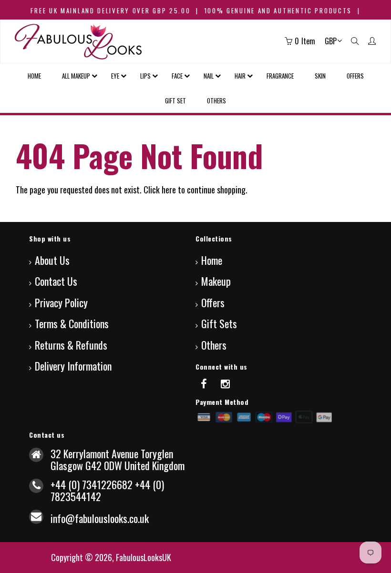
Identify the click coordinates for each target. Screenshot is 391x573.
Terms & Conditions (72, 323)
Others (213, 344)
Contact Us (56, 281)
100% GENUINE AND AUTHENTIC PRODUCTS (278, 10)
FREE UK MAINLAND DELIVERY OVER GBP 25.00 (110, 10)
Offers (213, 302)
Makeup (216, 281)
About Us (52, 260)
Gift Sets (219, 323)
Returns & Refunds (71, 344)
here (169, 189)
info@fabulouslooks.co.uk (100, 518)
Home (211, 260)
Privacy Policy (61, 302)
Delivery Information (73, 365)
